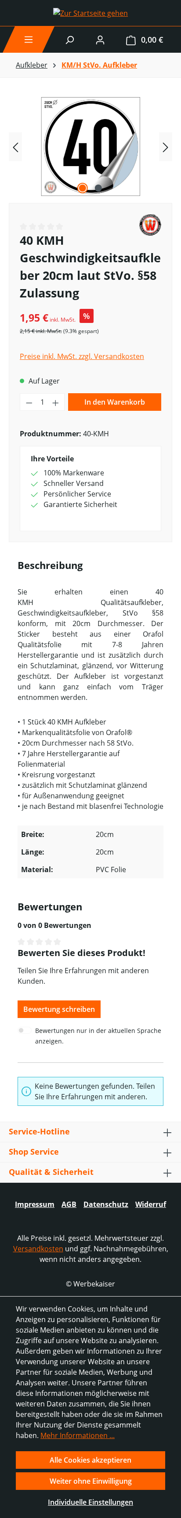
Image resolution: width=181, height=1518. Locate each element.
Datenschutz (105, 1204)
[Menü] (28, 39)
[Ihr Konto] (100, 39)
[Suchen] (69, 39)
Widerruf (150, 1204)
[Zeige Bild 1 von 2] (82, 188)
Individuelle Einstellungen (90, 1502)
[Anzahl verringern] (29, 402)
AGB (69, 1204)
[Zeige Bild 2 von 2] (98, 188)
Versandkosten (38, 1249)
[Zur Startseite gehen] (90, 13)
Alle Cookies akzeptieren (90, 1460)
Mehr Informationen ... (77, 1435)
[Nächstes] (165, 146)
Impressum (34, 1204)
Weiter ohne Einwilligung (91, 1481)
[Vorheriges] (15, 146)
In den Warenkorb (114, 402)
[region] (90, 146)
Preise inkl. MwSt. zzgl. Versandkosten (82, 356)
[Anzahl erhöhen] (56, 402)
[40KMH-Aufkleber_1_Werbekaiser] (90, 146)
